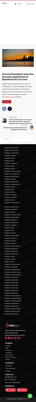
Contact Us (9, 352)
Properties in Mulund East (11, 254)
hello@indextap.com (11, 377)
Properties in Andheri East (11, 148)
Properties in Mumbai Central (12, 308)
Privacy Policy (9, 355)
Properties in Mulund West (11, 282)
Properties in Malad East (11, 251)
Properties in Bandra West (11, 235)
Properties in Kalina (9, 187)
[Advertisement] (18, 26)
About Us (8, 346)
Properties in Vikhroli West (11, 314)
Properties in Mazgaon (10, 225)
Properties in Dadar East (11, 267)
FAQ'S (7, 348)
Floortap (8, 371)
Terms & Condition (11, 357)
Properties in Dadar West (11, 293)
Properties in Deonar (9, 212)
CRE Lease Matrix (10, 368)
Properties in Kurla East (10, 220)
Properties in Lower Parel (10, 277)
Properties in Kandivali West (12, 246)
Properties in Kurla (9, 189)
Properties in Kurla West (10, 248)
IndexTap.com (9, 97)
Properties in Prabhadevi (11, 285)
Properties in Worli (9, 261)
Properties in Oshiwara (10, 197)
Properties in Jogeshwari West (12, 298)
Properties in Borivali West (11, 150)
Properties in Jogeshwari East (12, 272)
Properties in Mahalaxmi (11, 163)
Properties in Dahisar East (11, 153)
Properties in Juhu (9, 158)
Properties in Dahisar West (11, 181)
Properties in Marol (9, 166)
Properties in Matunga (10, 195)
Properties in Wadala (10, 233)
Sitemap (8, 359)
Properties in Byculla (10, 179)
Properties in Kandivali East (11, 217)
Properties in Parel (9, 228)
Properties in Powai (9, 256)
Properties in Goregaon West (12, 215)
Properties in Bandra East (11, 207)
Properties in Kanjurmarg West (12, 301)
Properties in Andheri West (11, 176)
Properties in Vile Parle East (11, 174)
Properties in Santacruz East (12, 311)
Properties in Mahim (9, 192)
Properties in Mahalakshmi (11, 303)
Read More (7, 101)
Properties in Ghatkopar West (12, 295)
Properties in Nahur (9, 168)
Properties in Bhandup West (12, 264)
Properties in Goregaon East (12, 184)
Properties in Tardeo (9, 259)
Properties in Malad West (11, 280)
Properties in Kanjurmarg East (12, 275)
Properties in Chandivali (11, 209)
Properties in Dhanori (10, 241)
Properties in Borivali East (11, 290)
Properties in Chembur (10, 238)
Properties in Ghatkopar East (12, 269)
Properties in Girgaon (10, 155)
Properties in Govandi (10, 243)
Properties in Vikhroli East (11, 288)
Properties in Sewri (9, 200)
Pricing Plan (9, 350)
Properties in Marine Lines (11, 306)
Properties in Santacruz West (12, 171)
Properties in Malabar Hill (11, 222)
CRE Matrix (9, 366)
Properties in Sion (9, 230)
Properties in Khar (9, 161)
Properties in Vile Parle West (11, 202)
